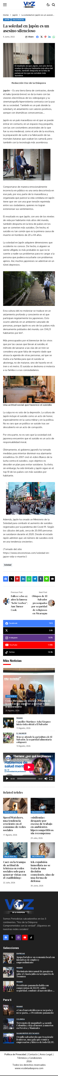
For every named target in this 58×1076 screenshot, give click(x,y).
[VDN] (29, 5)
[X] (12, 937)
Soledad (7, 565)
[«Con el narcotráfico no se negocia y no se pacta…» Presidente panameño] (8, 1010)
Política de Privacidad (15, 1054)
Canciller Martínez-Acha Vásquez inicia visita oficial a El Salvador (33, 723)
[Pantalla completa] (50, 778)
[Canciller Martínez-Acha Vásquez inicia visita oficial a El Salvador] (8, 722)
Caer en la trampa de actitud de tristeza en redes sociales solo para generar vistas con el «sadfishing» (14, 869)
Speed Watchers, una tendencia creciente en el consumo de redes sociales (14, 824)
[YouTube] (25, 937)
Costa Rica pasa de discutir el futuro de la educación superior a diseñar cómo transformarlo (28, 703)
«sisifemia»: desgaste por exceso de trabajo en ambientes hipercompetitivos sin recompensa (42, 825)
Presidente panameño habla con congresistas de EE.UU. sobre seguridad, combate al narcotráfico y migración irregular (35, 989)
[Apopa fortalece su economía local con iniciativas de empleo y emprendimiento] (8, 958)
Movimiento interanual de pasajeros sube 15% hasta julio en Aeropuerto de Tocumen (35, 974)
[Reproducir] (7, 778)
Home (6, 15)
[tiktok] (31, 937)
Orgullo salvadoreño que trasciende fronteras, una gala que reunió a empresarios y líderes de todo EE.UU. (35, 1039)
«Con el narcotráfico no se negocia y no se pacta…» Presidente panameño (35, 1011)
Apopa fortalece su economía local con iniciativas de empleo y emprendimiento (35, 960)
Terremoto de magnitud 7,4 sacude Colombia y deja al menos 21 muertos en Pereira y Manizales (34, 1025)
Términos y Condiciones (29, 1057)
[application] (29, 767)
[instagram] (18, 937)
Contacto (33, 1054)
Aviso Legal (46, 1054)
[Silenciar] (45, 778)
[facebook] (6, 937)
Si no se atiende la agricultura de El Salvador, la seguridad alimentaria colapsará (34, 739)
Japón (15, 15)
